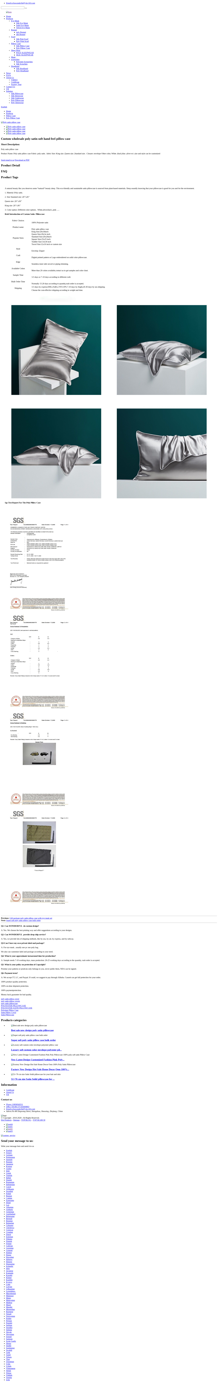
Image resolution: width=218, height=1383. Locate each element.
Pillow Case (16, 44)
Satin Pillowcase (7, 1015)
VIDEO (14, 80)
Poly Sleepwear (17, 103)
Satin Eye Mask (22, 25)
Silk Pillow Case (22, 46)
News (8, 73)
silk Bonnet (20, 34)
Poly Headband (22, 71)
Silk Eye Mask (22, 23)
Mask (13, 57)
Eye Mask (15, 21)
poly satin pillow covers (10, 1001)
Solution (9, 91)
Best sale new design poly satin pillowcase (32, 1030)
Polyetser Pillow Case (9, 1010)
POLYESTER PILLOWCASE (13, 1006)
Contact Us (10, 87)
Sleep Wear (15, 50)
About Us (10, 78)
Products (9, 19)
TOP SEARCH (39, 1120)
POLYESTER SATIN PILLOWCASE (16, 1008)
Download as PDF (22, 160)
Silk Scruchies (22, 64)
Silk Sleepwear (17, 96)
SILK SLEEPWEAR (24, 55)
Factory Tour (16, 84)
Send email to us (7, 160)
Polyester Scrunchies (24, 62)
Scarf (13, 37)
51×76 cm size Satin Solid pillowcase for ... (33, 1079)
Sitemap (16, 1120)
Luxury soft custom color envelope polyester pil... (36, 1050)
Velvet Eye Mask (23, 28)
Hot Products (6, 1120)
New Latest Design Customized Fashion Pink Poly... (37, 1059)
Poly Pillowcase (17, 100)
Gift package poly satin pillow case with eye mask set (31, 918)
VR (7, 89)
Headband (15, 66)
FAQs (8, 75)
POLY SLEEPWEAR (25, 53)
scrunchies (15, 59)
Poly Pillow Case (23, 48)
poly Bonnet (21, 32)
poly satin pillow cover (10, 999)
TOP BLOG (26, 1120)
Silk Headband (22, 68)
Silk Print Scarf (22, 39)
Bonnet (14, 30)
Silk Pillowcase (17, 93)
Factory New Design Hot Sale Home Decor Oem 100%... (40, 1069)
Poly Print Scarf (22, 41)
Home (8, 16)
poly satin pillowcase (9, 1003)
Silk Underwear (17, 98)
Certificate (15, 82)
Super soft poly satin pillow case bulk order (23, 920)
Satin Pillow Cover (8, 1012)
